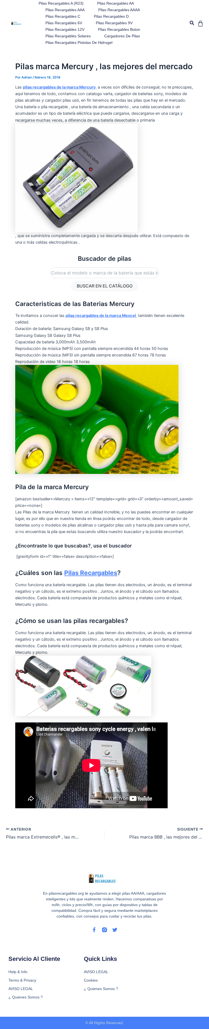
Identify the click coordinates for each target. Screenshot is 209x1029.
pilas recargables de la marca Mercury (60, 87)
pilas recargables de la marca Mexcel (101, 315)
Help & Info (17, 972)
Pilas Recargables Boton (119, 29)
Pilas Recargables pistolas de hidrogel (78, 42)
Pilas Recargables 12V (64, 29)
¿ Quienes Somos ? (25, 997)
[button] (192, 23)
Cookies (91, 980)
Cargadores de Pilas (122, 36)
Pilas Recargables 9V (114, 23)
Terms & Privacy (22, 980)
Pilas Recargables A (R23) (61, 3)
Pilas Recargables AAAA (119, 10)
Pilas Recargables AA (115, 3)
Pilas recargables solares (68, 36)
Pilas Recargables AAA (65, 10)
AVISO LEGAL (20, 988)
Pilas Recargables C (62, 16)
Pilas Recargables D (111, 16)
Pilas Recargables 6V (63, 23)
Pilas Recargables (90, 573)
